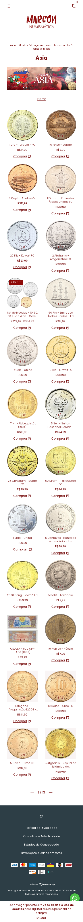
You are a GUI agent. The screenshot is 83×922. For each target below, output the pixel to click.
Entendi (41, 918)
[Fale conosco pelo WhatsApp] (75, 898)
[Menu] (10, 6)
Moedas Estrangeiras (31, 45)
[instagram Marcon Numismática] (41, 817)
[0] (73, 6)
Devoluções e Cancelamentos (41, 853)
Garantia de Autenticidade (41, 836)
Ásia (48, 45)
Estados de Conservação (41, 844)
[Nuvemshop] (41, 885)
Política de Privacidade (41, 828)
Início (13, 45)
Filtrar (41, 99)
